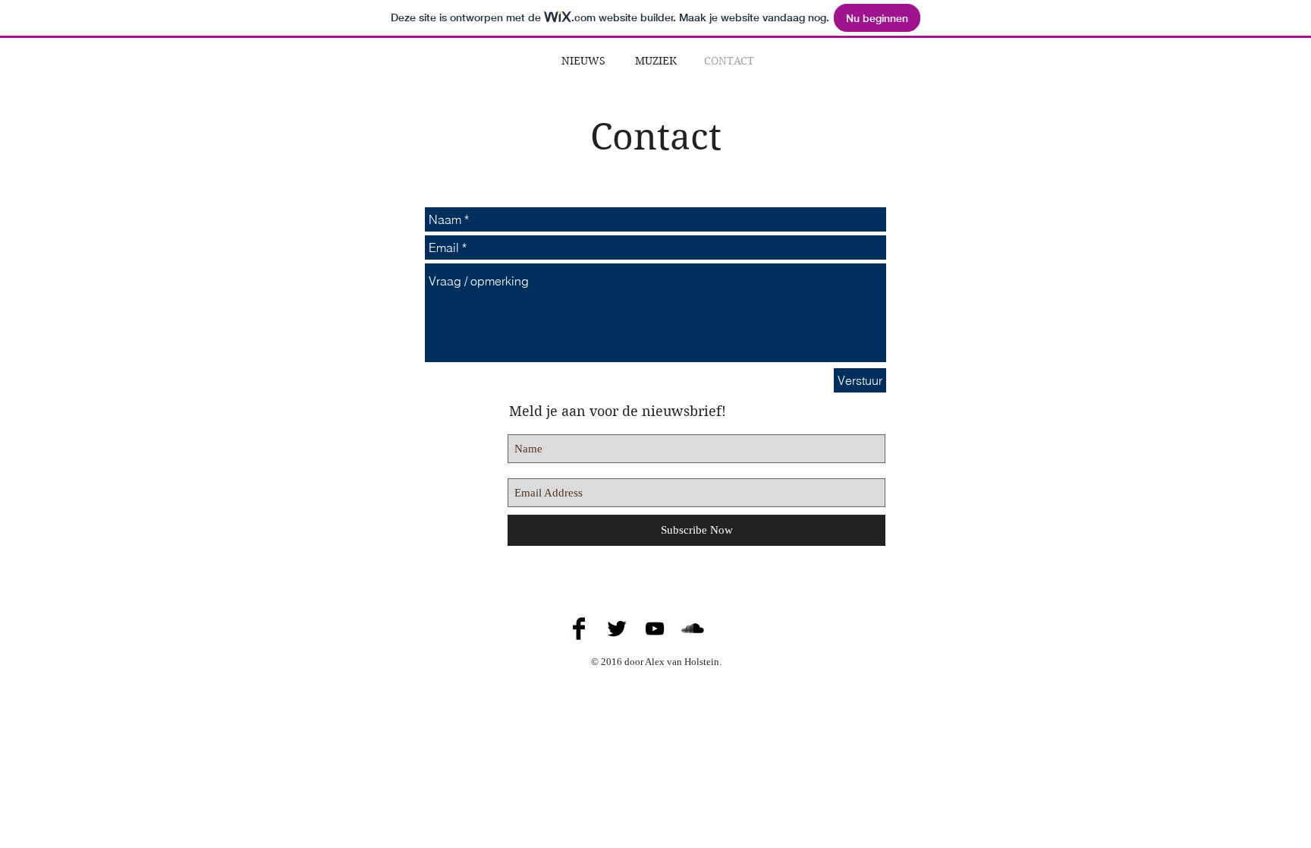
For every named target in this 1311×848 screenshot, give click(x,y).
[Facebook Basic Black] (578, 628)
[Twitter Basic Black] (616, 628)
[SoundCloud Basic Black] (692, 628)
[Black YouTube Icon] (654, 628)
